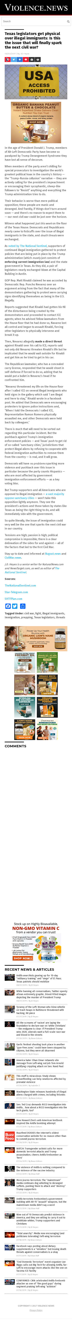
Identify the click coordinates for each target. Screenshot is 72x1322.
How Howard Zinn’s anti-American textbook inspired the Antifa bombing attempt (39, 1122)
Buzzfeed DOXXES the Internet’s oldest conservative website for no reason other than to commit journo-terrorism (41, 1135)
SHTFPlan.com (13, 598)
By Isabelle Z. (34, 1086)
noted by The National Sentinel (27, 246)
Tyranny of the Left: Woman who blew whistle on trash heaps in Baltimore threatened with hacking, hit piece (40, 1010)
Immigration (12, 617)
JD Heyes (25, 53)
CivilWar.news (13, 557)
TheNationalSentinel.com (20, 585)
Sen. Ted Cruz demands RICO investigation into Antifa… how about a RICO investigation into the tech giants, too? (41, 1107)
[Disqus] (36, 792)
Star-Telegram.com (16, 592)
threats (60, 617)
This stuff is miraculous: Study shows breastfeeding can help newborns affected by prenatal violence (41, 1079)
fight (38, 613)
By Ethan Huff (34, 1174)
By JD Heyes (34, 985)
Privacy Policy (36, 1310)
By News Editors (35, 1038)
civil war (29, 613)
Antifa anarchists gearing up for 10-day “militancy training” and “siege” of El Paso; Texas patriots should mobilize (38, 978)
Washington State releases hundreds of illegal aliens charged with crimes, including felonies (41, 1093)
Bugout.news (53, 553)
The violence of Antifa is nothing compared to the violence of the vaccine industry (40, 1169)
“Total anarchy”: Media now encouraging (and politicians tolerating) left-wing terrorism (40, 1235)
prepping (27, 617)
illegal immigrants (53, 613)
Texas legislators (44, 617)
